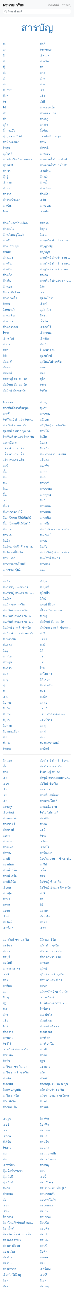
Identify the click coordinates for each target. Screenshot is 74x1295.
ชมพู (43, 725)
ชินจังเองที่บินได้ (13, 552)
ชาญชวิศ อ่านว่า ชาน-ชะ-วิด (55, 240)
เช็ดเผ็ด (44, 338)
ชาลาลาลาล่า (11, 968)
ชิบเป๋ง (7, 714)
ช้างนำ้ (44, 176)
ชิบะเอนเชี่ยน (11, 731)
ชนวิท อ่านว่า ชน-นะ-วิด (18, 633)
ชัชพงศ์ (7, 373)
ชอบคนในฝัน (48, 1199)
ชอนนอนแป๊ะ (48, 1153)
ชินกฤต (7, 529)
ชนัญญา (45, 419)
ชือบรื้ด (44, 1222)
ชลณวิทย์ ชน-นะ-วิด (16, 939)
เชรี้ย (43, 870)
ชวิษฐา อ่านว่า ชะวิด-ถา (55, 1095)
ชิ (4, 55)
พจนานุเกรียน (13, 5)
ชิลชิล (43, 922)
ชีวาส (43, 1101)
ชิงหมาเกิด (9, 309)
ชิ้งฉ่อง (44, 130)
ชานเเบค (45, 506)
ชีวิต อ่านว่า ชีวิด (50, 957)
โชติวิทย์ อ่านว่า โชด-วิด (18, 437)
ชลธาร (7, 951)
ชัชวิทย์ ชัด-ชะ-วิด (14, 390)
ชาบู (5, 679)
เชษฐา (7, 1119)
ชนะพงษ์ (45, 535)
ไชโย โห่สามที (49, 812)
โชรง (43, 835)
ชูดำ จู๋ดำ (45, 309)
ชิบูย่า (6, 720)
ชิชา (5, 350)
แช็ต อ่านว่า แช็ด (13, 448)
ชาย (5, 772)
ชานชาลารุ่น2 (12, 569)
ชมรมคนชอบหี (49, 743)
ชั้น (5, 471)
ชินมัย (43, 546)
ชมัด (42, 691)
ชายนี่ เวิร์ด (10, 870)
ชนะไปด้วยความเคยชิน (54, 529)
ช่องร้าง (8, 1257)
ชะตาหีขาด (10, 442)
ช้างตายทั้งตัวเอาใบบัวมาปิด (55, 165)
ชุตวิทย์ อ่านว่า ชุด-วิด (17, 431)
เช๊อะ (6, 1211)
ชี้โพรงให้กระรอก (51, 610)
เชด (42, 292)
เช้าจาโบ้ (8, 338)
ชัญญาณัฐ (46, 246)
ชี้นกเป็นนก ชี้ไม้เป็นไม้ (17, 517)
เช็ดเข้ (43, 304)
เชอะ (6, 1205)
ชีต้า (42, 373)
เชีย (5, 789)
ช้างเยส (7, 286)
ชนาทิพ (44, 465)
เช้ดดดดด (46, 332)
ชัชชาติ (7, 361)
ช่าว (5, 1014)
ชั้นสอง (7, 645)
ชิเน (5, 489)
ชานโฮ (7, 656)
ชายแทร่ (8, 847)
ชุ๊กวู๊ (5, 176)
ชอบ (42, 1170)
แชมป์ (43, 708)
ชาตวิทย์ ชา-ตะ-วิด (15, 425)
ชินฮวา (7, 668)
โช (4, 101)
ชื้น (5, 494)
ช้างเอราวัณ (10, 327)
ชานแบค (45, 512)
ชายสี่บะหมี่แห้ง (49, 795)
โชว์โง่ (7, 1043)
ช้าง (42, 84)
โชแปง (7, 749)
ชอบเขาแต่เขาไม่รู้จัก (53, 1188)
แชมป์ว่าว (46, 720)
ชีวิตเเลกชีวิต (48, 939)
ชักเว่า (7, 171)
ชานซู (43, 402)
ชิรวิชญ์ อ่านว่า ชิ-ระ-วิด (55, 887)
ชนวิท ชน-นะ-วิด (14, 604)
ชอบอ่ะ (44, 1240)
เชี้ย (5, 801)
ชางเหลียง (9, 315)
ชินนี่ (43, 477)
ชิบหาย (7, 725)
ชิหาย (6, 1188)
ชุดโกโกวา (47, 298)
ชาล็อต (7, 986)
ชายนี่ (6, 858)
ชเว (5, 1009)
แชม (42, 662)
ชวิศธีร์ (44, 1078)
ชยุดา (6, 835)
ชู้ (4, 67)
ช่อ (4, 1199)
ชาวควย (8, 1038)
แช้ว (5, 1020)
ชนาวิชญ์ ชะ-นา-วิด (15, 587)
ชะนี (5, 465)
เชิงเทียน (45, 171)
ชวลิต (43, 1055)
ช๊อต (5, 1286)
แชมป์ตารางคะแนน (52, 714)
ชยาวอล (45, 789)
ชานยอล (45, 564)
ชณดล (44, 275)
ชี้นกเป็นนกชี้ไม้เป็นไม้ (16, 523)
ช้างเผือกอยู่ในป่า (13, 234)
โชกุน (6, 148)
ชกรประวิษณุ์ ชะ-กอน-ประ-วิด (18, 159)
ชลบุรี (6, 957)
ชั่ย (4, 766)
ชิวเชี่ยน (8, 1055)
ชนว (42, 569)
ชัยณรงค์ (8, 830)
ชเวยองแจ (46, 1032)
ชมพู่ (43, 731)
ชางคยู (44, 119)
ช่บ (4, 691)
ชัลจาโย (45, 916)
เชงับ (43, 200)
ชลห (5, 980)
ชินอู (5, 650)
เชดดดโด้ (45, 327)
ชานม (43, 540)
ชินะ (5, 483)
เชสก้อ (7, 1136)
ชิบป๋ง (6, 708)
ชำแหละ (8, 1194)
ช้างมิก (7, 240)
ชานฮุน (7, 662)
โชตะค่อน (9, 402)
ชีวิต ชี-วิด (9, 1101)
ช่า (4, 78)
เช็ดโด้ (44, 321)
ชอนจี (43, 1136)
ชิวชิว (6, 1061)
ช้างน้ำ (44, 182)
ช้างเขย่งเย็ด (47, 107)
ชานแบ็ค (45, 517)
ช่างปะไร (8, 229)
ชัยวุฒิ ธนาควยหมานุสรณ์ (55, 778)
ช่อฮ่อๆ (44, 1286)
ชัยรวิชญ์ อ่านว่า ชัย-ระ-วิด (55, 760)
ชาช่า (6, 344)
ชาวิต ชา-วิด (11, 1095)
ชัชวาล (44, 223)
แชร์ (42, 830)
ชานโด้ (44, 431)
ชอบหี (43, 1234)
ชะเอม (44, 1257)
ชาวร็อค (45, 1038)
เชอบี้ (43, 1176)
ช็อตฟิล (44, 1119)
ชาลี (42, 893)
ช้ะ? (5, 96)
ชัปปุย (43, 581)
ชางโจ (44, 124)
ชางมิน (7, 263)
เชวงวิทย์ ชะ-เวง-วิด (15, 1049)
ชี (4, 61)
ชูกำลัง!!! (8, 165)
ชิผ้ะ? (43, 598)
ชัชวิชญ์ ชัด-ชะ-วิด (15, 379)
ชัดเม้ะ (44, 344)
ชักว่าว (7, 194)
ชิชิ (5, 356)
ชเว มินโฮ (46, 1014)
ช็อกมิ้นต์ (8, 1228)
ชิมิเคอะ (45, 679)
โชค (5, 211)
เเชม (42, 656)
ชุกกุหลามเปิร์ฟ (12, 136)
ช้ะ (4, 84)
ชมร (42, 737)
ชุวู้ (4, 1003)
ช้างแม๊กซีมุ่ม (11, 246)
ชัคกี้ (42, 44)
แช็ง (42, 96)
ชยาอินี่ (44, 818)
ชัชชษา (7, 367)
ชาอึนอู (44, 1165)
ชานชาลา (9, 558)
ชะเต (43, 367)
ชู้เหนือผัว (9, 1182)
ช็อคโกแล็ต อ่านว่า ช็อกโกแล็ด (18, 1234)
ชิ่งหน (6, 304)
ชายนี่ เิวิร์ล (10, 876)
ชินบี (42, 500)
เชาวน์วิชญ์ (47, 997)
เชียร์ (6, 916)
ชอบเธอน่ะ (46, 1205)
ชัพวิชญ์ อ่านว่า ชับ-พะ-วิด (55, 627)
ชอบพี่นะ (45, 1217)
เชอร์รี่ (44, 1274)
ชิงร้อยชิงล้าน (11, 292)
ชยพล (6, 905)
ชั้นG (6, 506)
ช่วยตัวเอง (46, 1020)
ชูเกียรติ (7, 153)
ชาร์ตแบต (46, 853)
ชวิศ (42, 1072)
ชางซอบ (45, 153)
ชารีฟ (43, 864)
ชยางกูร (8, 806)
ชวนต (43, 986)
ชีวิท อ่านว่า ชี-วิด (51, 980)
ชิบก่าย (7, 702)
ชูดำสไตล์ (46, 356)
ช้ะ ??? (7, 90)
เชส (5, 1130)
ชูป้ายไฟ (45, 593)
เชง (42, 90)
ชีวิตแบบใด (10, 1107)
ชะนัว (6, 581)
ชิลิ (41, 905)
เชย (5, 778)
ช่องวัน (7, 1263)
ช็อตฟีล (44, 1124)
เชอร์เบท (45, 1269)
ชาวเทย (44, 962)
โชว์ (5, 1026)
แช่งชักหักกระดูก (50, 136)
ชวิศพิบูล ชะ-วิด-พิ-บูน (54, 1084)
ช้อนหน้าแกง (48, 1159)
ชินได (43, 437)
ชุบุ (4, 685)
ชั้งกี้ (42, 101)
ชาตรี (6, 413)
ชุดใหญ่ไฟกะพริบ (51, 361)
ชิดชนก (44, 315)
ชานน (43, 471)
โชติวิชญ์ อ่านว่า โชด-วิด (18, 419)
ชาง (42, 73)
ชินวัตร (7, 598)
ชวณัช (7, 1078)
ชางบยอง (45, 205)
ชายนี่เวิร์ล (9, 881)
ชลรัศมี (7, 962)
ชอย (42, 1263)
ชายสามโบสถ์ (48, 801)
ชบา (5, 673)
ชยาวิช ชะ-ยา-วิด (51, 766)
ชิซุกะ (43, 229)
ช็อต (5, 1280)
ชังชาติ (44, 148)
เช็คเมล (44, 55)
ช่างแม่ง (8, 257)
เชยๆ (6, 783)
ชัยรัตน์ (7, 922)
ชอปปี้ (43, 1246)
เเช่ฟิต (43, 639)
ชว (4, 991)
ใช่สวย (7, 1147)
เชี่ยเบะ (7, 887)
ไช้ (4, 107)
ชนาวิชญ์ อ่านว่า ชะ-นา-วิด (18, 593)
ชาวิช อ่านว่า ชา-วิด (16, 1072)
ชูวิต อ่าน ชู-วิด (49, 945)
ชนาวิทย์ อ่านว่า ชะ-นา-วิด (18, 622)
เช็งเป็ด (44, 211)
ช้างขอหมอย (48, 113)
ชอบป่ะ (44, 1211)
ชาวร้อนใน (47, 1043)
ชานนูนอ (45, 494)
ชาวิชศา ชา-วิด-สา (15, 1066)
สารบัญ (66, 5)
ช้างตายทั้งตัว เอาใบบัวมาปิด (55, 159)
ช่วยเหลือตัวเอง (49, 1026)
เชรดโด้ (44, 847)
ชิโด (42, 286)
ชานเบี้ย (45, 523)
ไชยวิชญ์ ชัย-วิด (50, 772)
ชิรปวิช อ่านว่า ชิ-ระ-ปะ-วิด (55, 858)
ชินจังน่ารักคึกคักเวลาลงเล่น (18, 546)
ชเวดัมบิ (8, 1084)
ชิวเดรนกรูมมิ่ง (12, 1089)
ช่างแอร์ (8, 321)
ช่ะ (4, 73)
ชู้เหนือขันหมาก (13, 1170)
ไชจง (6, 332)
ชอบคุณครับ (47, 1194)
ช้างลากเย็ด (10, 298)
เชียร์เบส (8, 928)
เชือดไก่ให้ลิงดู (12, 1274)
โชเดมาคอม (47, 350)
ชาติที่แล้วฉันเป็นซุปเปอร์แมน (18, 408)
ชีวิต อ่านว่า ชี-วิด (51, 951)
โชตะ (43, 384)
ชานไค (7, 535)
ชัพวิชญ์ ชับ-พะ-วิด (52, 622)
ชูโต (42, 379)
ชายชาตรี (9, 824)
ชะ (4, 44)
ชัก (4, 113)
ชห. (5, 1159)
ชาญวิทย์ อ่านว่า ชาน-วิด (55, 257)
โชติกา (44, 390)
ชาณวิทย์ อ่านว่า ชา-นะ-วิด (55, 281)
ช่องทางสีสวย (11, 1246)
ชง (41, 67)
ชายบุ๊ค (7, 893)
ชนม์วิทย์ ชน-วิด (50, 558)
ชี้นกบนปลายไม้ (12, 512)
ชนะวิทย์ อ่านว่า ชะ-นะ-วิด (18, 616)
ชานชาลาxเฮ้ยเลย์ (14, 564)
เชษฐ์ (6, 1124)
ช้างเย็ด (7, 275)
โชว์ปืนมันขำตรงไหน (53, 1003)
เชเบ (5, 697)
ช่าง (42, 78)
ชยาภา (7, 910)
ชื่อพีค (43, 1251)
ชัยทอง (7, 853)
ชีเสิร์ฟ (7, 1142)
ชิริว (42, 876)
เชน (5, 500)
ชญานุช (45, 252)
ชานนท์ (44, 483)
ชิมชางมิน (46, 685)
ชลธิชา (7, 945)
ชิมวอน (7, 760)
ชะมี (42, 645)
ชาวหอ (44, 1107)
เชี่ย (5, 795)
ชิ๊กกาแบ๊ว (9, 130)
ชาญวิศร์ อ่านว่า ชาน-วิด (55, 269)
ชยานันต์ (8, 864)
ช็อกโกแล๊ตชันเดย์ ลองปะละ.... (18, 1222)
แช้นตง (44, 460)
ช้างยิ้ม (7, 281)
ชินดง (43, 442)
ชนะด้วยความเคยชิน (53, 454)
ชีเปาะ (7, 743)
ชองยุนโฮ (9, 1251)
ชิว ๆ (6, 997)
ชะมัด (43, 697)
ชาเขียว (7, 205)
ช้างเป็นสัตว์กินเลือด (15, 223)
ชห (5, 1153)
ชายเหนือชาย (48, 806)
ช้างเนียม (45, 188)
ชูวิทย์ (43, 968)
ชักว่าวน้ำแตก (11, 200)
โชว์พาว (45, 1009)
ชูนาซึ (43, 408)
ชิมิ (42, 650)
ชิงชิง (43, 142)
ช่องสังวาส (9, 1269)
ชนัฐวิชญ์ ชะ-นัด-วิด (53, 425)
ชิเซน (43, 234)
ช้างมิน (7, 269)
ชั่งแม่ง (7, 252)
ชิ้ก (4, 119)
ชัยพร (6, 899)
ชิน (5, 477)
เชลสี (6, 974)
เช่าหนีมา (9, 1165)
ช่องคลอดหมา (12, 1240)
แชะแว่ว (45, 1066)
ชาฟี (42, 633)
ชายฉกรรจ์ (10, 818)
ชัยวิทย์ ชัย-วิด (49, 783)
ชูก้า (5, 124)
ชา (4, 49)
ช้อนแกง (45, 1130)
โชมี (42, 668)
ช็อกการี (8, 1217)
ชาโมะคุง (46, 673)
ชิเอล (43, 1280)
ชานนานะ (46, 489)
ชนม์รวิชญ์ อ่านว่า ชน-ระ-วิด (55, 552)
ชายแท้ (7, 841)
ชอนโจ (44, 1142)
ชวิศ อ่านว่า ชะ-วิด (52, 1089)
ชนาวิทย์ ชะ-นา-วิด (15, 610)
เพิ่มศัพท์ (53, 5)
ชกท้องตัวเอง (11, 142)
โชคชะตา (46, 49)
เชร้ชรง (44, 841)
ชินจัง (6, 540)
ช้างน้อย (45, 194)
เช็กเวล (7, 182)
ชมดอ (43, 702)
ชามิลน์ (44, 749)
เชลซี (43, 928)
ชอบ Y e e (46, 1182)
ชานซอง (45, 413)
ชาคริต (44, 61)
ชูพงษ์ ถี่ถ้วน (47, 604)
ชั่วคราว (8, 1032)
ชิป (4, 737)
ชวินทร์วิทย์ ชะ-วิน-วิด (54, 991)
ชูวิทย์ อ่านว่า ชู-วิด (52, 974)
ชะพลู (43, 616)
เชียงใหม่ (8, 812)
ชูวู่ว (42, 1061)
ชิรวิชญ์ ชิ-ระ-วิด (50, 881)
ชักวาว (7, 188)
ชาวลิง (44, 1049)
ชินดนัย (44, 448)
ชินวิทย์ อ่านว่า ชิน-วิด (17, 627)
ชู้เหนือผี (8, 1176)
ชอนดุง (44, 1147)
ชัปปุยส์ (44, 587)
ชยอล (43, 824)
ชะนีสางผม (10, 639)
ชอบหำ (44, 1228)
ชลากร (44, 910)
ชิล (41, 899)
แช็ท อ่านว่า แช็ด (13, 460)
